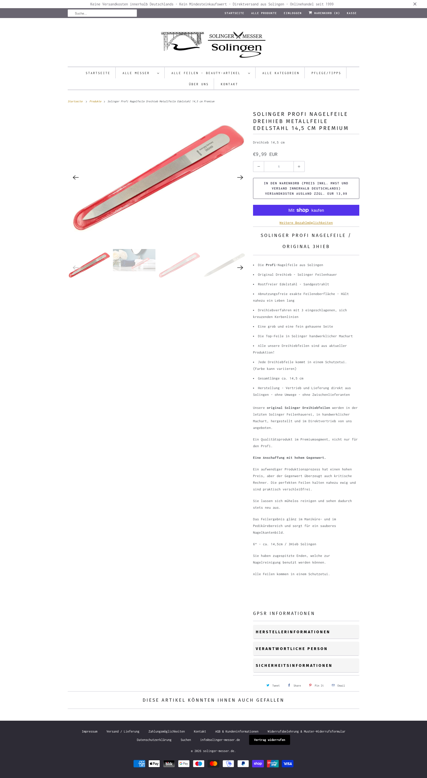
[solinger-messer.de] (213, 43)
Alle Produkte (264, 13)
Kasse (352, 13)
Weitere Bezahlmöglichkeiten (306, 223)
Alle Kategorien (280, 73)
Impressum (89, 731)
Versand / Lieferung (123, 731)
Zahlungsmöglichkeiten (167, 731)
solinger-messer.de (218, 751)
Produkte (96, 101)
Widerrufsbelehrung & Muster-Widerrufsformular (306, 731)
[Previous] (75, 177)
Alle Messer (139, 73)
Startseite (234, 13)
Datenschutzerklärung (154, 740)
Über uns (199, 84)
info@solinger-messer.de (220, 740)
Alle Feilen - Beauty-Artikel (208, 73)
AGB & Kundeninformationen (236, 731)
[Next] (240, 177)
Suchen (186, 740)
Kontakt (229, 84)
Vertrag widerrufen (269, 740)
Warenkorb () (326, 13)
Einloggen (293, 13)
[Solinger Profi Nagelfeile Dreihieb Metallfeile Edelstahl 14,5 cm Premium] (158, 177)
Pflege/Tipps (326, 73)
